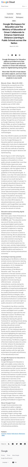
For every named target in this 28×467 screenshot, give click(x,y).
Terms (8, 455)
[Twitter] (16, 444)
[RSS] (8, 444)
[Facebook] (12, 444)
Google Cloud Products (6, 458)
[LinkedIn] (25, 444)
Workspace (19, 17)
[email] (19, 55)
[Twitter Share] (8, 55)
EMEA (14, 21)
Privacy (3, 455)
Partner (18, 14)
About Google (15, 455)
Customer (10, 14)
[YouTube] (20, 444)
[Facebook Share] (16, 55)
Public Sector (9, 17)
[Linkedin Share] (12, 55)
